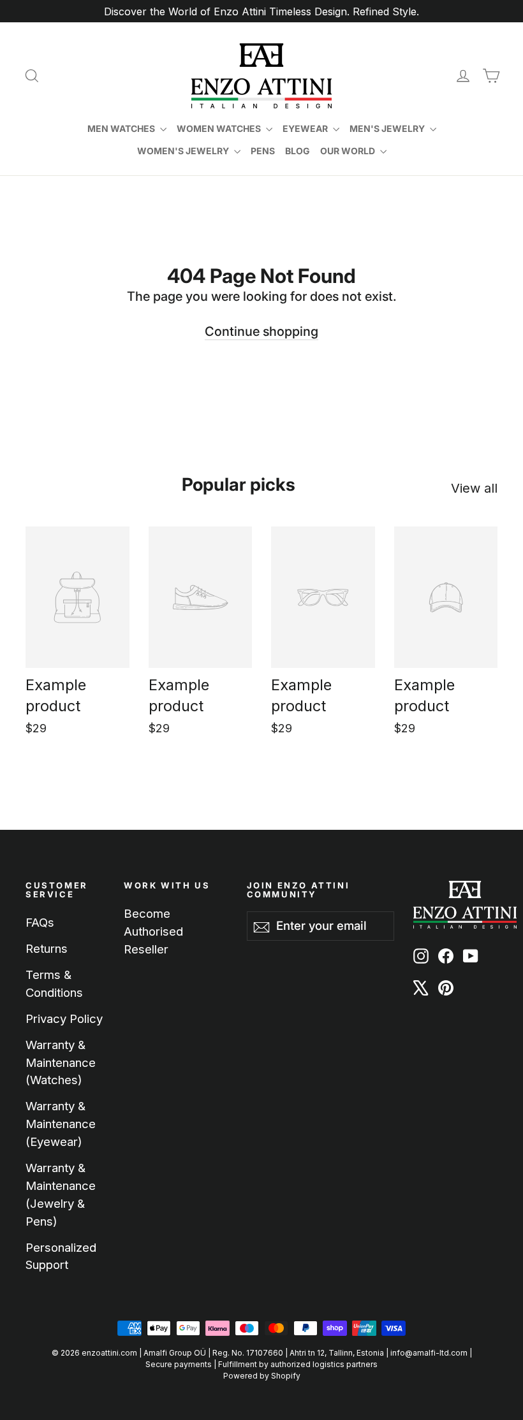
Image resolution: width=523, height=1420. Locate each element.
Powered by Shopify (261, 1375)
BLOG (297, 150)
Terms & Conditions (54, 983)
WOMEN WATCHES (220, 128)
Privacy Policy (64, 1018)
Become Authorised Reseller (153, 931)
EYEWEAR (306, 128)
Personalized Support (61, 1256)
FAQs (40, 922)
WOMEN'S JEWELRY (184, 150)
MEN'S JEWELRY (388, 128)
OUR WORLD (348, 150)
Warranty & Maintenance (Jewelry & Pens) (61, 1194)
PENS (263, 150)
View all (474, 488)
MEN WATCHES (122, 128)
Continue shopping (261, 331)
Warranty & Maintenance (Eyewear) (61, 1123)
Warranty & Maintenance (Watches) (61, 1062)
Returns (47, 948)
